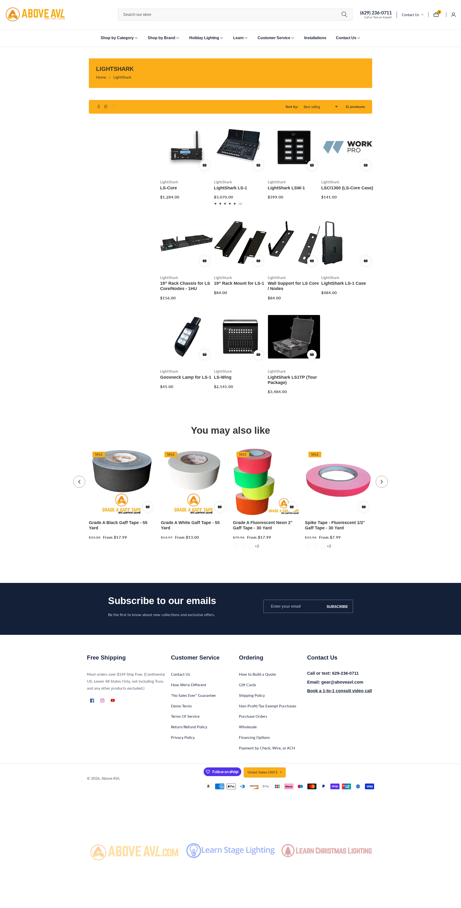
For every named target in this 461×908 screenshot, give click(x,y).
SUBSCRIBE (337, 606)
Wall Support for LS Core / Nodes (293, 286)
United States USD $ (263, 772)
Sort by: (291, 107)
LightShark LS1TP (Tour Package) (292, 380)
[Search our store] (344, 14)
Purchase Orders (253, 716)
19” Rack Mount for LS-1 (239, 283)
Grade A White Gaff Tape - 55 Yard (190, 525)
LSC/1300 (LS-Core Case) (347, 187)
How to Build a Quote (257, 674)
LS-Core (168, 187)
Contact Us (410, 14)
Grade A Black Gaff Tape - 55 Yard (118, 525)
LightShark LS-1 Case (343, 283)
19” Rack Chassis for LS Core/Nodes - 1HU (185, 286)
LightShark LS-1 (230, 187)
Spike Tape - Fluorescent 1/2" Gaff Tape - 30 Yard (335, 525)
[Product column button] (99, 107)
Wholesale (248, 726)
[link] (134, 850)
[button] (117, 38)
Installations (315, 38)
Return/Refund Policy (189, 726)
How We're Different (188, 684)
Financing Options (254, 737)
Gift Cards (247, 684)
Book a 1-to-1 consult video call (339, 690)
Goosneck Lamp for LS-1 (185, 377)
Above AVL (111, 778)
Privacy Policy (183, 737)
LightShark (122, 77)
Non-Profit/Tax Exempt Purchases (267, 706)
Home (101, 77)
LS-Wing (222, 377)
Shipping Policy (252, 695)
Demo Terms (181, 706)
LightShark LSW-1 (286, 187)
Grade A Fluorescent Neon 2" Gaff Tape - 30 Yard (263, 525)
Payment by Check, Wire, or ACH (267, 748)
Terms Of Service (185, 716)
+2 (257, 546)
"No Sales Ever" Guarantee (193, 695)
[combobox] (235, 15)
